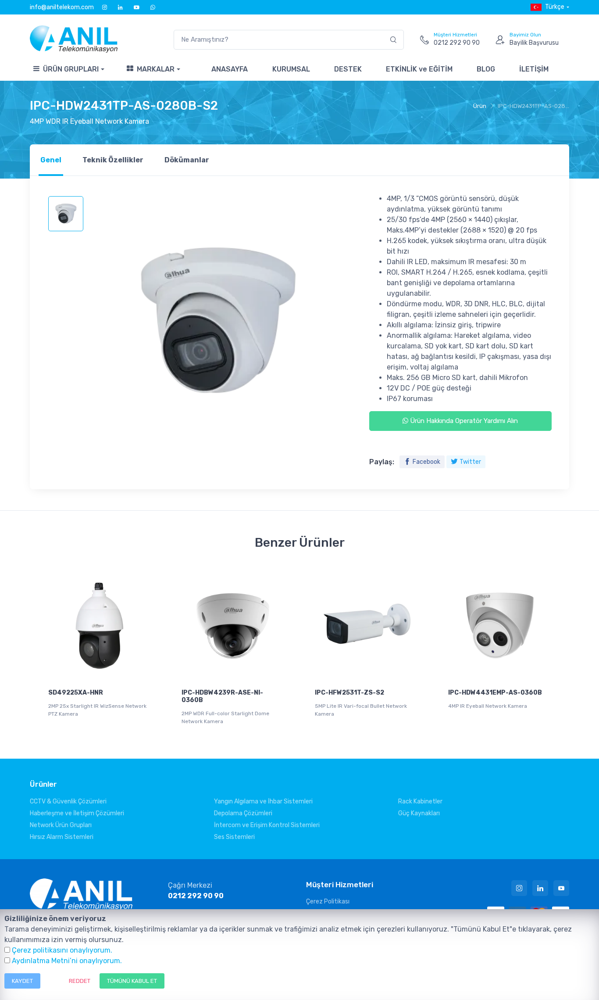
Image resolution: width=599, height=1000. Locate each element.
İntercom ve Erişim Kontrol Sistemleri (267, 825)
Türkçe (554, 7)
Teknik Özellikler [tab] (112, 160)
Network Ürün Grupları (61, 825)
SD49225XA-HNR (75, 692)
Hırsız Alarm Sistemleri (61, 837)
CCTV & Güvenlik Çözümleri (68, 801)
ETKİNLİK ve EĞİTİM (419, 69)
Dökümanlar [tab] (186, 160)
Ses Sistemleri (234, 837)
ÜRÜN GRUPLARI (71, 69)
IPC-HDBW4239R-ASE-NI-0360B (222, 696)
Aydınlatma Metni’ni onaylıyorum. (67, 961)
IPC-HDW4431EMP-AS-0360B (495, 692)
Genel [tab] (50, 160)
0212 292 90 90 (196, 896)
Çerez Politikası (327, 901)
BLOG (486, 69)
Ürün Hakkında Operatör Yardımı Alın (463, 421)
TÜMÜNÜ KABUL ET (132, 981)
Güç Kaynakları (419, 813)
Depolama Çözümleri (243, 813)
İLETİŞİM (534, 69)
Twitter (470, 462)
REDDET (79, 981)
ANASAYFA (229, 69)
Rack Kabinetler (420, 801)
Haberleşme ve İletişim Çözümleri (77, 813)
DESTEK (348, 69)
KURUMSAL (291, 69)
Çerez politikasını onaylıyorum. (62, 950)
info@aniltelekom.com (62, 7)
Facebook (426, 462)
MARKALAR (156, 69)
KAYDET (22, 981)
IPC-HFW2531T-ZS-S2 (349, 692)
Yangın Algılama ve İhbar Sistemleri (263, 801)
